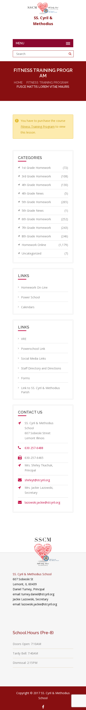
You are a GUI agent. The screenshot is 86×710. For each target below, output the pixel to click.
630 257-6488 (34, 448)
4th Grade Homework (45, 185)
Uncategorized (45, 253)
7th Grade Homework (45, 228)
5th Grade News (45, 210)
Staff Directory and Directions (41, 368)
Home (18, 82)
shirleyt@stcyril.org (37, 480)
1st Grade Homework (45, 168)
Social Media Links (33, 358)
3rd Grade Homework (45, 176)
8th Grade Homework (45, 236)
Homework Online (45, 245)
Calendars (27, 307)
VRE (23, 339)
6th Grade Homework (45, 219)
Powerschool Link (33, 349)
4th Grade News (45, 193)
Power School (30, 297)
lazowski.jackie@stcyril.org (42, 502)
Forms (25, 378)
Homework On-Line (34, 287)
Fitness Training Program (47, 82)
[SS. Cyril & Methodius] (43, 7)
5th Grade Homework (45, 202)
